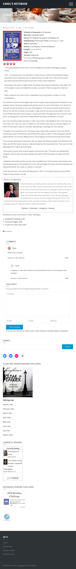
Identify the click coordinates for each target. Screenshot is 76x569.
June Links (7, 426)
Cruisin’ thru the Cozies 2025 (15, 225)
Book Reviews (8, 231)
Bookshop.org (38, 58)
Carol (19, 28)
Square (21, 565)
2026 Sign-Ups (8, 400)
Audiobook (34, 55)
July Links (6, 431)
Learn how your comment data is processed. (51, 331)
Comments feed (9, 550)
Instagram (43, 208)
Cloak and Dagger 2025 (13, 222)
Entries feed (7, 546)
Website (25, 208)
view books (22, 507)
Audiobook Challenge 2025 (15, 219)
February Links (8, 409)
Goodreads (33, 61)
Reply (66, 258)
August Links (8, 435)
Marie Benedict (12, 456)
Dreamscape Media (41, 41)
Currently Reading (12, 448)
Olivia (14, 248)
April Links (7, 417)
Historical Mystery (48, 46)
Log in (5, 543)
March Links (7, 413)
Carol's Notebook (15, 3)
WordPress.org (8, 554)
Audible (49, 58)
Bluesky (51, 208)
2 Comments (30, 28)
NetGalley (33, 44)
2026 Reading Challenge (14, 494)
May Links (6, 422)
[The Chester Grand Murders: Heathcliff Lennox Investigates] (5, 462)
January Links (8, 404)
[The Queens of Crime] (5, 453)
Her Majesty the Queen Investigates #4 (44, 38)
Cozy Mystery (35, 46)
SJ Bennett (47, 32)
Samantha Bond (38, 35)
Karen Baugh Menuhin (10, 471)
